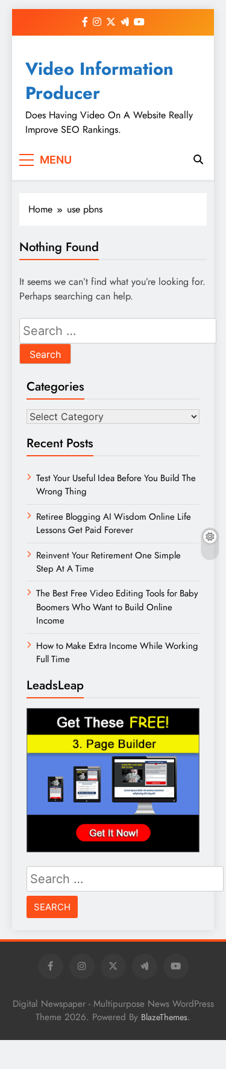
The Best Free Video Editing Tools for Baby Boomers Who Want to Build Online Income (117, 607)
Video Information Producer (99, 81)
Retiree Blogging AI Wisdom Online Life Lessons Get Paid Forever (113, 523)
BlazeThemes (164, 1017)
